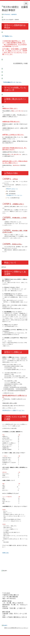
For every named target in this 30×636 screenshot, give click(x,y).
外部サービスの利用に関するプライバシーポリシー (16, 627)
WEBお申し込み (12, 188)
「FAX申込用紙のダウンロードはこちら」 (12, 82)
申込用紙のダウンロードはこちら (14, 195)
